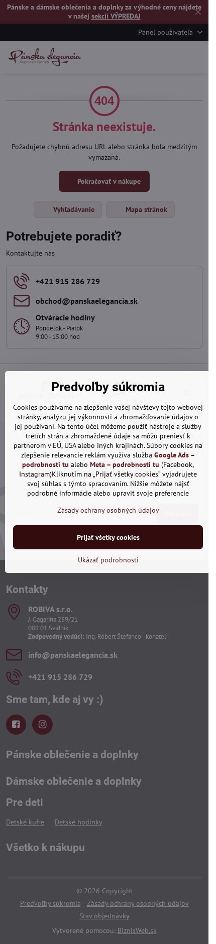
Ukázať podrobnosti (108, 559)
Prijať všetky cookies (108, 537)
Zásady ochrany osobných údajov (108, 510)
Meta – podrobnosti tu (124, 464)
